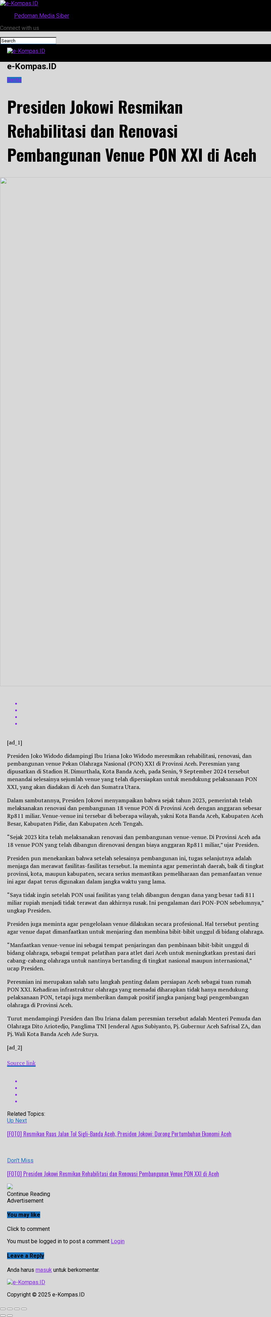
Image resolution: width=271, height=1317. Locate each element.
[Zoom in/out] (24, 1309)
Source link (21, 1063)
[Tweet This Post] (142, 710)
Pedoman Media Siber (41, 15)
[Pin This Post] (142, 717)
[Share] (10, 1309)
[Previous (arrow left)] (3, 1316)
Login (118, 1241)
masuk (44, 1270)
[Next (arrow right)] (10, 1316)
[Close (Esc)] (3, 1309)
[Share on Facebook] (142, 703)
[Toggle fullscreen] (17, 1309)
